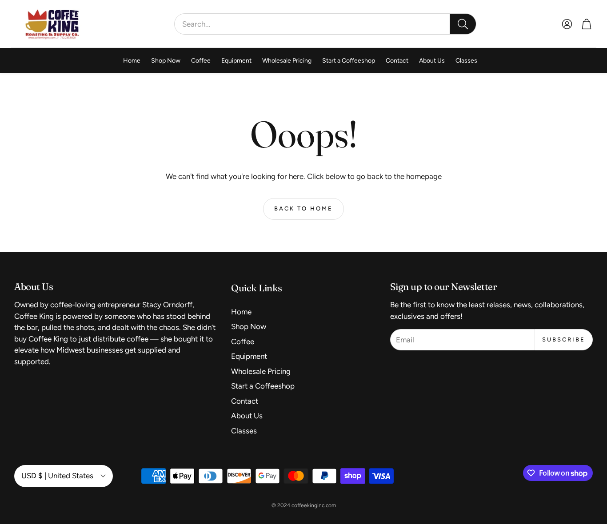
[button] (325, 24)
